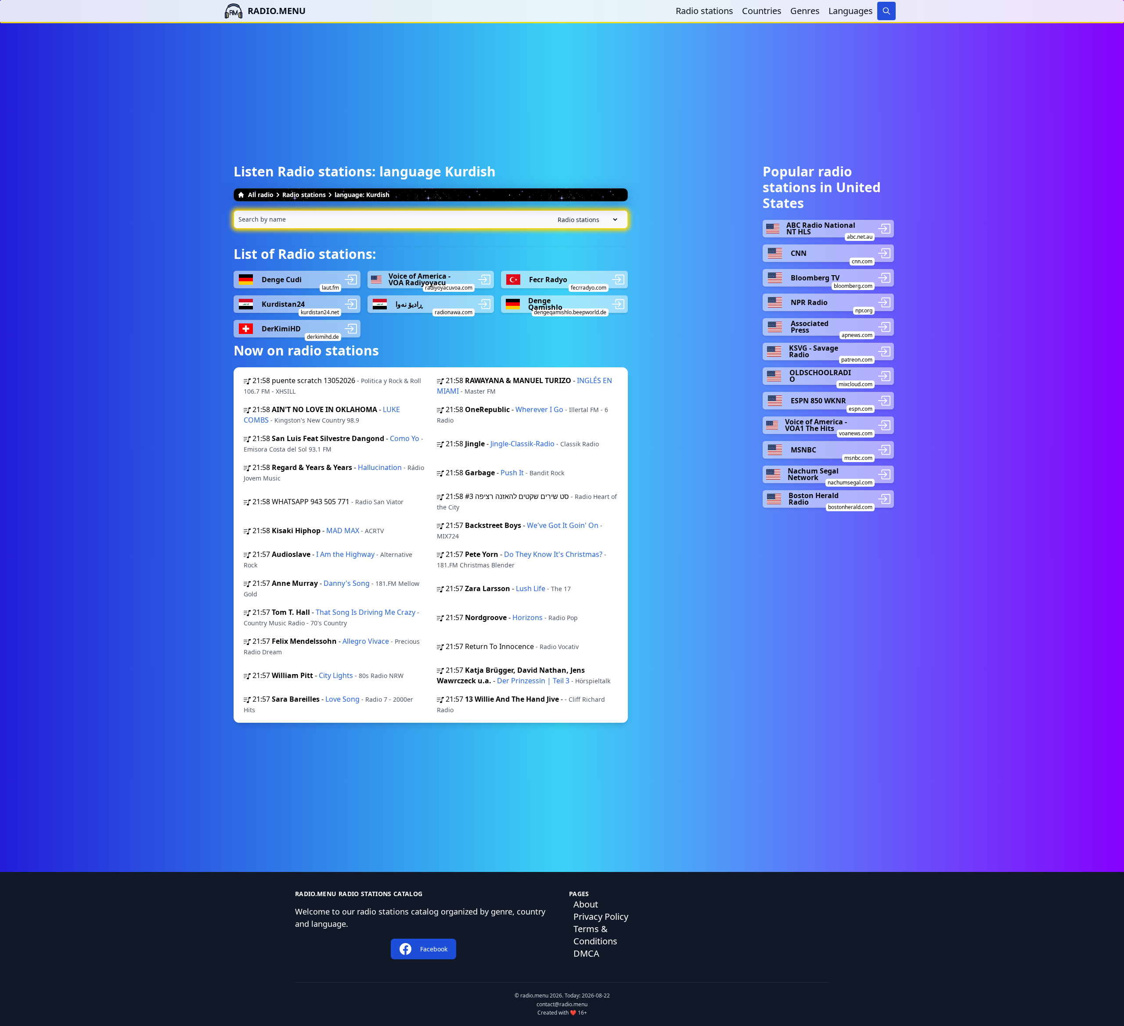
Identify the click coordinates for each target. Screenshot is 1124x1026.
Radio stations (704, 11)
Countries (762, 11)
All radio (261, 194)
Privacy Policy (600, 916)
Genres (805, 11)
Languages (851, 11)
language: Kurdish (362, 194)
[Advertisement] (562, 84)
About (585, 904)
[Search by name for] (431, 219)
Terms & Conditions (595, 935)
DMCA (586, 953)
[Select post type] (585, 219)
